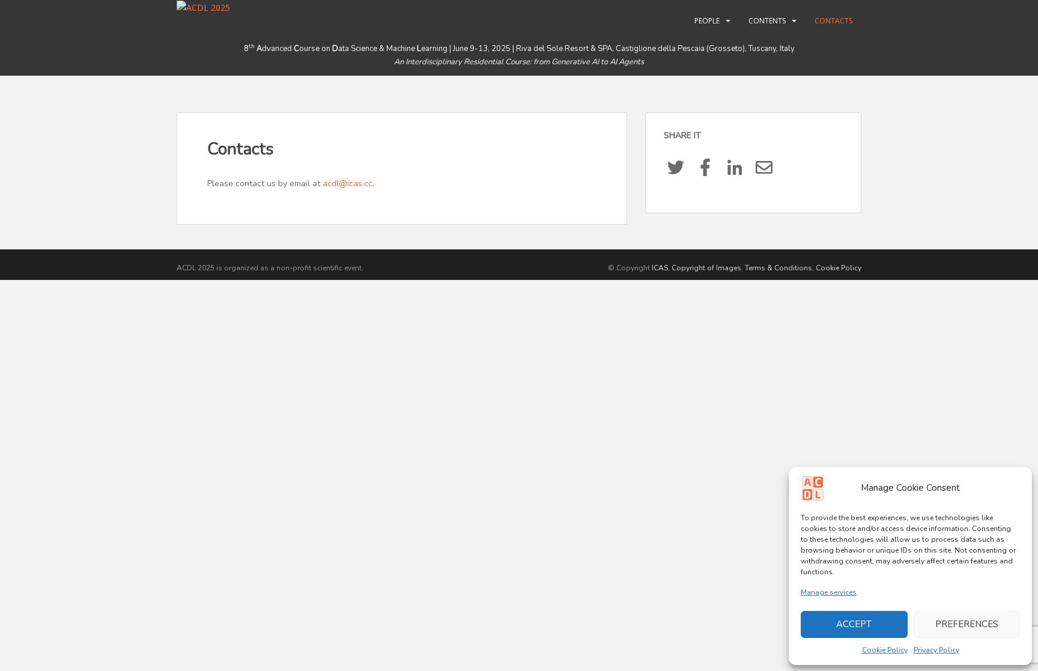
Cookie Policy (885, 650)
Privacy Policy (936, 650)
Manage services (829, 592)
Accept (854, 624)
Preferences (966, 624)
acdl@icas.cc (347, 183)
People (707, 21)
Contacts (833, 21)
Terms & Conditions (778, 268)
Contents (767, 21)
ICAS (660, 268)
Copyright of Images (706, 268)
